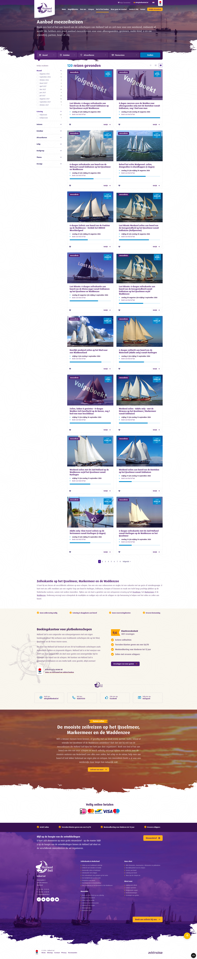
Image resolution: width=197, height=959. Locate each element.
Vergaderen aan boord (88, 880)
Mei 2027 (51, 89)
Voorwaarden (72, 952)
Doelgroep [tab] (40, 151)
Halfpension (51, 118)
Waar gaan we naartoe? (119, 9)
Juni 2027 (51, 92)
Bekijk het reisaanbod (88, 898)
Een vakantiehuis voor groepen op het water (95, 875)
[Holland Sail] (55, 866)
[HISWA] (160, 3)
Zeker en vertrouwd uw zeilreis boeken (59, 672)
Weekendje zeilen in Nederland (91, 870)
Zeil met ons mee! (96, 769)
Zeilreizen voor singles (88, 905)
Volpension (51, 115)
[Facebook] (39, 899)
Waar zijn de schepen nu (133, 875)
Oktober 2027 (51, 105)
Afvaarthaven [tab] (42, 137)
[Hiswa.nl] (40, 671)
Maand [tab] (39, 71)
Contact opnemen (131, 888)
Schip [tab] (38, 144)
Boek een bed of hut (79, 114)
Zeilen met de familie (88, 900)
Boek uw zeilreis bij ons (146, 919)
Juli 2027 (51, 96)
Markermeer (149, 592)
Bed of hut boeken (102, 9)
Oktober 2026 (51, 80)
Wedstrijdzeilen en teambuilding (91, 883)
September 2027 (51, 102)
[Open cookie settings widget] (193, 955)
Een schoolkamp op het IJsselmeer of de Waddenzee (97, 885)
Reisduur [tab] (40, 131)
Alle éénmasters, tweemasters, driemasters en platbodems (143, 865)
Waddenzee (41, 595)
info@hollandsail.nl (43, 894)
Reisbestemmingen (131, 893)
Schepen (91, 9)
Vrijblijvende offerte (131, 885)
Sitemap (50, 952)
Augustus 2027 (51, 99)
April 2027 (51, 86)
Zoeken (150, 55)
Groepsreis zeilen (87, 910)
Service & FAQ (133, 9)
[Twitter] (43, 899)
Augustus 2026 (51, 74)
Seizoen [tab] (39, 124)
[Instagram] (52, 899)
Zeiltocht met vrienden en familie (91, 868)
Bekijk (106, 124)
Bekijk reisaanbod (155, 9)
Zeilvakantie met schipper (89, 873)
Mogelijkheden (73, 9)
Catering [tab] (40, 111)
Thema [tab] (39, 157)
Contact (142, 9)
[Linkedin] (48, 899)
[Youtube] (57, 899)
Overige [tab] (39, 164)
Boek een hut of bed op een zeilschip (93, 895)
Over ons (83, 9)
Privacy (63, 952)
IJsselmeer (136, 592)
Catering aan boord (131, 873)
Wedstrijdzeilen (86, 908)
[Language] (153, 3)
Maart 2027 (51, 83)
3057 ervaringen (127, 634)
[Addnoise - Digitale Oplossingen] (155, 952)
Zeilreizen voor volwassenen (90, 903)
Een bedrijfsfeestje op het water (91, 878)
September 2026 (51, 77)
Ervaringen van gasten (132, 895)
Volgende (126, 561)
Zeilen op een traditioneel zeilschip (92, 865)
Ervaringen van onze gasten (123, 664)
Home (64, 9)
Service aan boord (131, 870)
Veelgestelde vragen (132, 890)
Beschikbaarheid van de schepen (135, 868)
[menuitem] (64, 9)
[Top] (187, 935)
